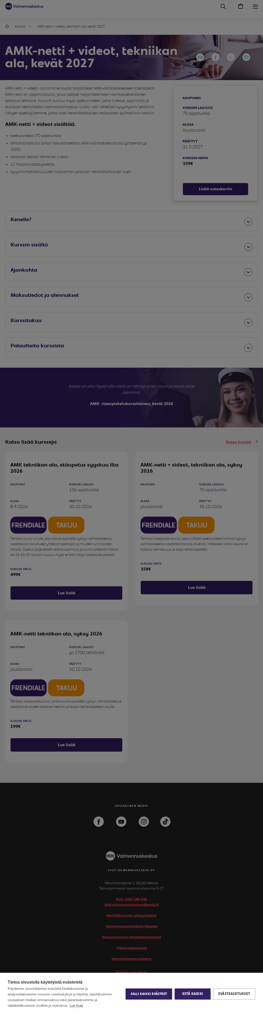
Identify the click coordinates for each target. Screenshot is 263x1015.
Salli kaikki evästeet (149, 994)
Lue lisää (76, 1006)
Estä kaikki (192, 994)
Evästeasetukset (234, 994)
